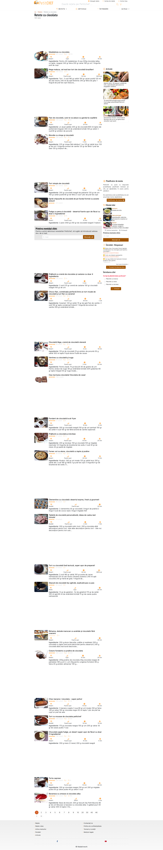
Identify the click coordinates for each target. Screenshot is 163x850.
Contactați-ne (88, 823)
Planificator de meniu (115, 200)
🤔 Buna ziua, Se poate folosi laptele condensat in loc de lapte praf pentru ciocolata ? (115, 250)
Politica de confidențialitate (92, 826)
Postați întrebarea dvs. (117, 267)
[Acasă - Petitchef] (35, 12)
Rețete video (39, 826)
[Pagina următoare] (37, 816)
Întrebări (103, 9)
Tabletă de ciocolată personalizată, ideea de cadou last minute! (72, 516)
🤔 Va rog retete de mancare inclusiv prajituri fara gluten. (115, 259)
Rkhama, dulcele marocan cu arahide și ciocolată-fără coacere (72, 632)
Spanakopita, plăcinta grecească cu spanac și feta (119, 219)
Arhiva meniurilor (112, 230)
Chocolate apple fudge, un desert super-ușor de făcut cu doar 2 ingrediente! (75, 733)
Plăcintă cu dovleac (112, 284)
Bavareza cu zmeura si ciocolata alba (64, 794)
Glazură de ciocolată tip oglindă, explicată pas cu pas (71, 583)
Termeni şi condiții (90, 829)
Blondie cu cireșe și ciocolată (61, 135)
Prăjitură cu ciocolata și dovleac (62, 434)
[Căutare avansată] (120, 4)
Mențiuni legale (88, 832)
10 (78, 812)
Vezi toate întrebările (122, 264)
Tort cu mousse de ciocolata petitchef (65, 716)
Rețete (61, 9)
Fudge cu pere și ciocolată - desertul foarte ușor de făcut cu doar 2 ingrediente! (74, 212)
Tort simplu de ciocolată (59, 183)
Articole (82, 9)
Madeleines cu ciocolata (59, 52)
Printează (124, 230)
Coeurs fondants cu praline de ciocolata (66, 651)
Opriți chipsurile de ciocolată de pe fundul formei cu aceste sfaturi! (74, 200)
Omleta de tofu (117, 210)
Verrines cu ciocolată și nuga (61, 358)
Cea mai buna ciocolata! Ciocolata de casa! (67, 375)
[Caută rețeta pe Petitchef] (117, 4)
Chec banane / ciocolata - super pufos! (65, 699)
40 (92, 812)
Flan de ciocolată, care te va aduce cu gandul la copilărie (73, 118)
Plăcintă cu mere (111, 281)
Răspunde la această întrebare (111, 253)
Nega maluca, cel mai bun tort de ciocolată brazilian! (71, 69)
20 (83, 812)
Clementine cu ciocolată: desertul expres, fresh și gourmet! (74, 500)
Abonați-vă (88, 237)
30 (87, 812)
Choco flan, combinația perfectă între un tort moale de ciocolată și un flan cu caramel (72, 293)
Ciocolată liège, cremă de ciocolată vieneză (67, 342)
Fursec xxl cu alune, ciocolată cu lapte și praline (69, 451)
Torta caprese (55, 778)
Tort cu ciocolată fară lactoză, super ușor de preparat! (72, 565)
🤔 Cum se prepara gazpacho (112, 255)
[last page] (41, 816)
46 (96, 812)
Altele (124, 9)
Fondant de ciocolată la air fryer (62, 418)
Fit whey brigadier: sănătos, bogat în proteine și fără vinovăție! (120, 226)
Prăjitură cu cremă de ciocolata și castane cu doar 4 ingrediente (71, 275)
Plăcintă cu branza (112, 279)
